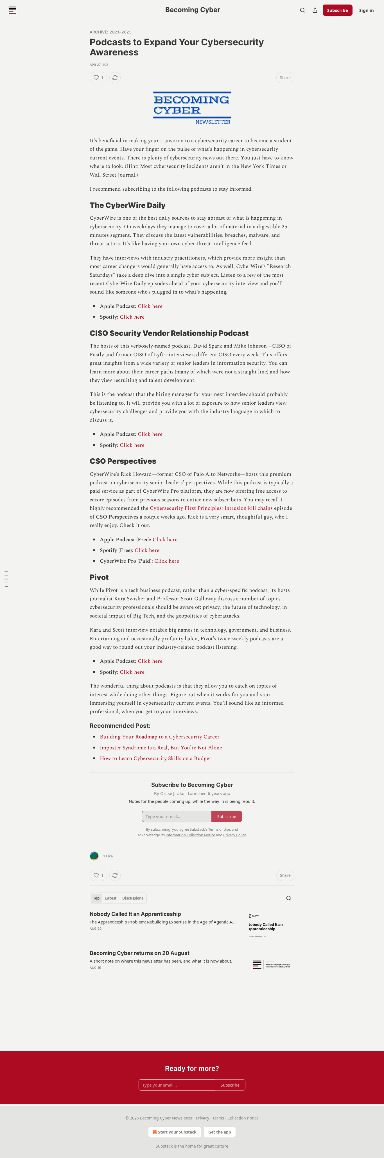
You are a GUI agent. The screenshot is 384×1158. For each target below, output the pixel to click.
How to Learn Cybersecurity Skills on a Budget (155, 758)
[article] (192, 925)
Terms (218, 1118)
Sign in (366, 10)
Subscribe (337, 10)
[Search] (302, 10)
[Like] (93, 975)
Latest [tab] (111, 898)
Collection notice (243, 1118)
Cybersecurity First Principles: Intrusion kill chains (211, 508)
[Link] (81, 205)
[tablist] (118, 898)
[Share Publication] (314, 10)
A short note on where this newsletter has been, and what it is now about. (161, 961)
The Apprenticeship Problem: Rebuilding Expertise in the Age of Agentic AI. (162, 922)
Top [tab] (96, 898)
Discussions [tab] (132, 898)
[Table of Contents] (6, 579)
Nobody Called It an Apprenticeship (135, 914)
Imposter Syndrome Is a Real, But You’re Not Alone (161, 748)
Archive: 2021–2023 (111, 32)
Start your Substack (177, 1132)
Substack (164, 1146)
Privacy (202, 1118)
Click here (150, 306)
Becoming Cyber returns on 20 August (139, 953)
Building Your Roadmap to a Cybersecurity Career (160, 737)
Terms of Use (219, 829)
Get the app (219, 1132)
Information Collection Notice (190, 834)
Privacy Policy (234, 834)
